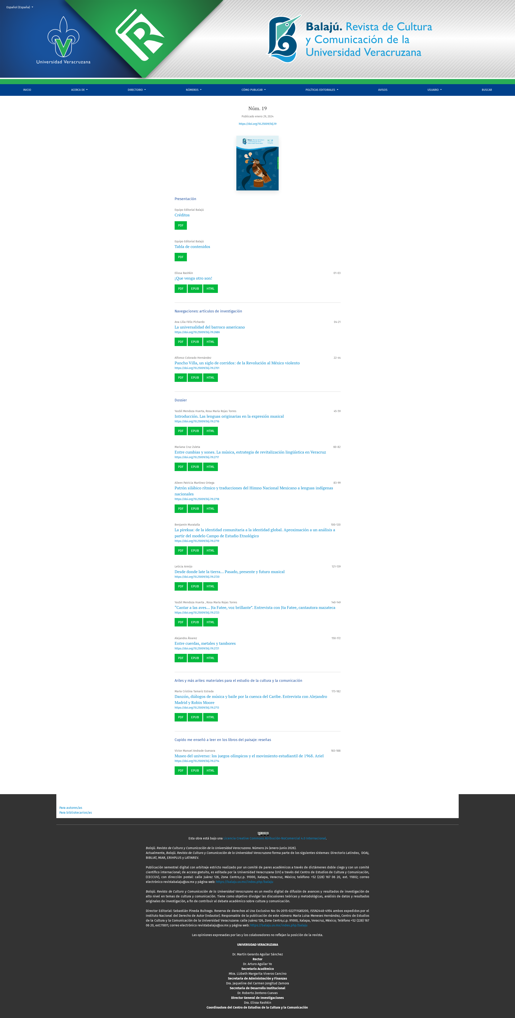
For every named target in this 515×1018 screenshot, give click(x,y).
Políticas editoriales (321, 90)
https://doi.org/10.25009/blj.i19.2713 (197, 707)
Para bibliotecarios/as (75, 812)
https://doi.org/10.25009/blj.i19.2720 (197, 577)
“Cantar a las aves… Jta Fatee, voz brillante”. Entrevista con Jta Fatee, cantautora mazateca (255, 607)
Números (192, 90)
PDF (180, 225)
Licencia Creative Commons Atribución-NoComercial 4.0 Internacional (275, 838)
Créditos (182, 215)
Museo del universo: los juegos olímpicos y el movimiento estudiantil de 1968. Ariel (249, 756)
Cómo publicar (252, 90)
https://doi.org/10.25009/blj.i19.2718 (197, 499)
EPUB (195, 288)
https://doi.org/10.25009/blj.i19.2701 (197, 368)
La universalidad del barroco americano (210, 327)
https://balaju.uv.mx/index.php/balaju (244, 882)
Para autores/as (70, 808)
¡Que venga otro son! (193, 278)
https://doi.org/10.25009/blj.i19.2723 (197, 612)
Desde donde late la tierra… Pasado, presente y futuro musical (230, 571)
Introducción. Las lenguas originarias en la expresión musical (229, 416)
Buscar (487, 90)
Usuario (433, 90)
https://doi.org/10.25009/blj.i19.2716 (197, 421)
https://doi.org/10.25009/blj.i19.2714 (197, 761)
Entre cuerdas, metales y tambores (205, 643)
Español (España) (21, 7)
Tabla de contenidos (192, 246)
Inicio (27, 90)
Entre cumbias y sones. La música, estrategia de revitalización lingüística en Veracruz (250, 452)
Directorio (136, 90)
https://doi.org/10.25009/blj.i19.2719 (197, 541)
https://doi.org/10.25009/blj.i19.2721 (197, 648)
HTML (210, 288)
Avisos (382, 90)
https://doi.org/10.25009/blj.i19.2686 (197, 332)
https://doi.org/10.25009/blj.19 (257, 124)
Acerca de (78, 90)
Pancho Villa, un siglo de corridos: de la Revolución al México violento (237, 363)
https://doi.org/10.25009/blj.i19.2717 (197, 457)
